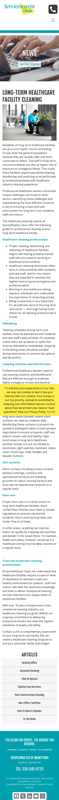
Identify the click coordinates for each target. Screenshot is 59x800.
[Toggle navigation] (53, 20)
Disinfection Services (29, 687)
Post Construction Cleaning (29, 695)
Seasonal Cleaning (29, 670)
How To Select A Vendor (29, 711)
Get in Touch (29, 64)
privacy (23, 749)
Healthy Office (29, 662)
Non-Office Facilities (29, 703)
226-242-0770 (32, 769)
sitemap (11, 749)
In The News (29, 719)
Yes (49, 412)
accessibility (45, 749)
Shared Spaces (30, 678)
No (53, 412)
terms (32, 749)
